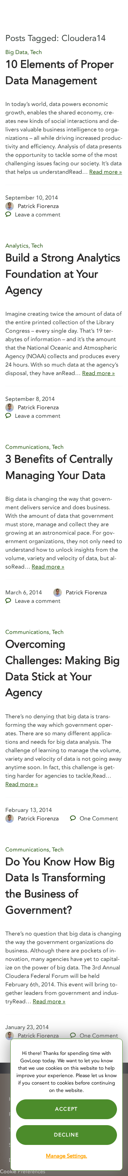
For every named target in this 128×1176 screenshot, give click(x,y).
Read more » (105, 172)
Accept (66, 1109)
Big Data (16, 52)
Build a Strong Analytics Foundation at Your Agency (62, 274)
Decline (66, 1135)
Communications (27, 447)
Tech (36, 52)
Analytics (16, 246)
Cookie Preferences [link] (22, 1171)
